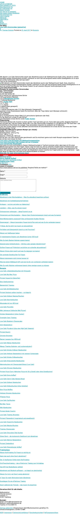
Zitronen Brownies (6, 335)
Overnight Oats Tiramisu (8, 318)
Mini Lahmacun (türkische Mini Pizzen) (13, 310)
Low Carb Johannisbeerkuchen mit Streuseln (15, 271)
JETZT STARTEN (6, 4)
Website (3, 178)
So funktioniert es (6, 8)
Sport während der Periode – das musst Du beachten (18, 485)
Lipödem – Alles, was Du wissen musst (13, 208)
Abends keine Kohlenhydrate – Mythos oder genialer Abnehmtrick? (23, 244)
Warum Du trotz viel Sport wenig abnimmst (14, 474)
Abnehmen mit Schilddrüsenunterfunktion (14, 201)
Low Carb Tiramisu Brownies (9, 415)
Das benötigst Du (6, 15)
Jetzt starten (4, 16)
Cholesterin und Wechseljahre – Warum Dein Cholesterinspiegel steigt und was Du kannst (30, 215)
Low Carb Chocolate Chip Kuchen (11, 433)
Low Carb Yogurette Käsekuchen (11, 422)
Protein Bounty (5, 332)
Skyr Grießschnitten (6, 282)
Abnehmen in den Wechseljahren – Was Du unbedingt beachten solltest (24, 197)
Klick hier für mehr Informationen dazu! (14, 153)
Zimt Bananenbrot (6, 325)
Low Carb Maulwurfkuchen (9, 425)
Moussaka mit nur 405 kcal (9, 303)
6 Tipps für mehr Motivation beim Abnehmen (15, 478)
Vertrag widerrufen (6, 508)
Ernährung (4, 195)
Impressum (8, 513)
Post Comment (5, 193)
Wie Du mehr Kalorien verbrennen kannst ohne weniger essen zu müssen (24, 265)
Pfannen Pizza (5, 397)
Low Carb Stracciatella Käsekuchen (12, 361)
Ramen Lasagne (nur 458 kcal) (10, 339)
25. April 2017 (26, 30)
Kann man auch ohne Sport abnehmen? (13, 456)
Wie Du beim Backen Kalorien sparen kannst (15, 240)
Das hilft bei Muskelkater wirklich (11, 467)
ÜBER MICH (4, 19)
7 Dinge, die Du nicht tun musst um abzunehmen (16, 226)
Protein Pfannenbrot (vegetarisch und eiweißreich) (17, 418)
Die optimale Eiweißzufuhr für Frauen (12, 255)
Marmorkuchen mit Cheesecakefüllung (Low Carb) (17, 364)
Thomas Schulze (8, 30)
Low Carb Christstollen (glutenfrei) (13, 27)
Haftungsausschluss (51, 513)
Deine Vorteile (5, 10)
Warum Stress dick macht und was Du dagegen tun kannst (20, 251)
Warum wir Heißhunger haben (10, 233)
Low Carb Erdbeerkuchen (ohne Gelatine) (14, 386)
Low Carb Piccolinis (6, 307)
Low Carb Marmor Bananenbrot (10, 440)
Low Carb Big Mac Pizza (8, 274)
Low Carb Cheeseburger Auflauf (11, 447)
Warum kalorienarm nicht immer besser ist (14, 258)
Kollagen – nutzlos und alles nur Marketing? (15, 204)
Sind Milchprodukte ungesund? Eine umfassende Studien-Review (22, 219)
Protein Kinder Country (8, 411)
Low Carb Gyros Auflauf (8, 375)
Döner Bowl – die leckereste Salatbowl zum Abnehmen (19, 436)
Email (2, 175)
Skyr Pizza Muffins (6, 389)
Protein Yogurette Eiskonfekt (10, 278)
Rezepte (36, 30)
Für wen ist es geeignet (8, 12)
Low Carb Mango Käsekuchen (10, 343)
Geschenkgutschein (36, 513)
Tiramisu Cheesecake (7, 429)
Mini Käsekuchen (5, 407)
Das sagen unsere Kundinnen (9, 13)
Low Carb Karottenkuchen (9, 300)
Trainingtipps (5, 450)
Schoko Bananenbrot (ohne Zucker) (12, 314)
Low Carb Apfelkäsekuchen (9, 289)
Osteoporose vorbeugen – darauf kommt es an (16, 211)
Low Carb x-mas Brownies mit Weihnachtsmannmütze (20, 140)
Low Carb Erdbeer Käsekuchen (10, 382)
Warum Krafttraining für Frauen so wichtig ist (15, 452)
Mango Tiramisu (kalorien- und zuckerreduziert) (16, 346)
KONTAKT (3, 24)
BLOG (2, 22)
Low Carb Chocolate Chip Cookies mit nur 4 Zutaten (19, 142)
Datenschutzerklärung (20, 513)
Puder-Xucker (30, 119)
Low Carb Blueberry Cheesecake (11, 321)
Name (2, 171)
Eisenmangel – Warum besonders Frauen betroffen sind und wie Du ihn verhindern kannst (30, 222)
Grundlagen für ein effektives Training (13, 481)
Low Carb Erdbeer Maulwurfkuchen (12, 296)
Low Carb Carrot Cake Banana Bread (12, 379)
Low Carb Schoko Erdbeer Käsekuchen (13, 350)
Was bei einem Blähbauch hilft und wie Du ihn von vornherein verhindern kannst (26, 262)
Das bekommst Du (6, 7)
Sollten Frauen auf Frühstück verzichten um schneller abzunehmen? (23, 247)
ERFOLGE (3, 18)
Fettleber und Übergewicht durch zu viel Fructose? (17, 229)
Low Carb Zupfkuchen (7, 400)
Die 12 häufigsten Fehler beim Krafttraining (14, 460)
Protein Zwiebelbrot (7, 443)
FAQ (1, 21)
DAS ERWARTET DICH (8, 5)
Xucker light (7, 102)
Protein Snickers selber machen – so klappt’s (15, 292)
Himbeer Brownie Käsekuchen (10, 393)
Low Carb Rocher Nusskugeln (11, 144)
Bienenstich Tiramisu (7, 285)
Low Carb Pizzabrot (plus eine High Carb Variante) (17, 328)
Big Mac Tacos (5, 404)
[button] (4, 155)
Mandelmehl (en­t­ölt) (11, 99)
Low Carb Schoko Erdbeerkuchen (11, 357)
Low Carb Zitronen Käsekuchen (10, 368)
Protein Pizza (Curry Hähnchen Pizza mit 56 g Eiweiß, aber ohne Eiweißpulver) (26, 371)
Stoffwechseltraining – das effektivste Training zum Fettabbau (22, 463)
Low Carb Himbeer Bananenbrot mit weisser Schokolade (19, 353)
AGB (1, 513)
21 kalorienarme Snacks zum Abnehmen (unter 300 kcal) (19, 237)
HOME (2, 2)
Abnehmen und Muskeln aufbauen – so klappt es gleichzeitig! (21, 470)
